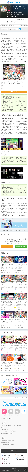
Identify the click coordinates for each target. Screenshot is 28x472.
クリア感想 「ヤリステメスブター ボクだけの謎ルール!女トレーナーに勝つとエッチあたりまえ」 (7, 303)
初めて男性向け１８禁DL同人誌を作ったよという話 (7, 345)
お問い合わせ (5, 429)
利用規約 (4, 423)
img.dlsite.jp (6, 151)
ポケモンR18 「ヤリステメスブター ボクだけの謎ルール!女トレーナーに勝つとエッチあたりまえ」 (7, 322)
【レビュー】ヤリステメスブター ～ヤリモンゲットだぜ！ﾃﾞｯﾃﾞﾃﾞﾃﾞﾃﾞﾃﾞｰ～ (20, 303)
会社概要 (4, 422)
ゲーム (17, 16)
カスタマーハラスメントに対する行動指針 (11, 425)
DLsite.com (7, 454)
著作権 (3, 437)
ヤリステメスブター (15, 25)
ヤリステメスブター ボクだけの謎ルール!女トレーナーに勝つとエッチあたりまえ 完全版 (13, 82)
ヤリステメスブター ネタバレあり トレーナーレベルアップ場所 (20, 321)
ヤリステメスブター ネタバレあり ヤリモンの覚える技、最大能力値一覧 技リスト (20, 266)
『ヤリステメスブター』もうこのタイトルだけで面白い (7, 266)
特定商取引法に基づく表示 (8, 440)
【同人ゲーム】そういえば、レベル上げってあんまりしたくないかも (20, 284)
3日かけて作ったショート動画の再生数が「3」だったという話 (20, 364)
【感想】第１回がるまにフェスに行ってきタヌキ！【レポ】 (7, 364)
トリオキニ (7, 462)
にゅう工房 (5, 25)
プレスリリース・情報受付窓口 (9, 431)
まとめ (10, 397)
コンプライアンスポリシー (8, 446)
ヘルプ (3, 427)
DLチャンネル (14, 2)
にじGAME (21, 454)
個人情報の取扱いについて (8, 442)
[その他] (22, 29)
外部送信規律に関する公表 (8, 444)
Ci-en (7, 458)
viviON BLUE (21, 458)
